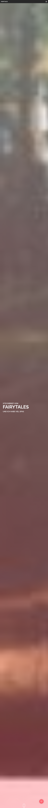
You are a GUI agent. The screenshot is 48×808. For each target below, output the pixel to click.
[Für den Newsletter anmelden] (41, 801)
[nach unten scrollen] (24, 805)
